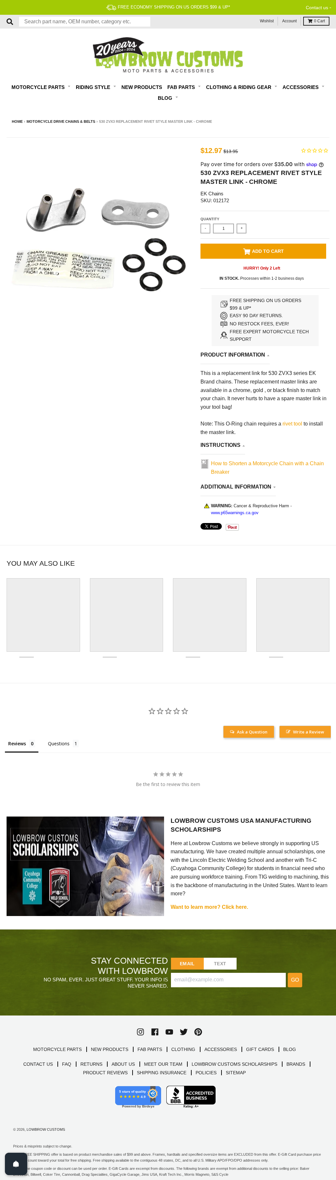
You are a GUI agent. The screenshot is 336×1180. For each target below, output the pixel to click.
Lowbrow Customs (46, 1129)
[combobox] (84, 22)
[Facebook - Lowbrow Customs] (155, 1032)
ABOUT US (123, 1064)
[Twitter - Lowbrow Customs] (184, 1032)
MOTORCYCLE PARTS (57, 1049)
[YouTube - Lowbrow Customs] (169, 1032)
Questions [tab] (59, 743)
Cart (319, 21)
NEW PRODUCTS (109, 1049)
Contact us (317, 7)
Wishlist (267, 21)
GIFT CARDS (260, 1049)
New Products (141, 87)
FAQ (66, 1064)
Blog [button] (166, 98)
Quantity (209, 219)
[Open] (16, 1164)
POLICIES (206, 1072)
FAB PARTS (149, 1049)
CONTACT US (38, 1064)
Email (187, 963)
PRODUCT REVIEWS (105, 1072)
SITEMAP (236, 1072)
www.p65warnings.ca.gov (235, 512)
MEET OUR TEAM (163, 1064)
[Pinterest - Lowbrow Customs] (198, 1032)
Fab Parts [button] (181, 87)
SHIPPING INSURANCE (161, 1072)
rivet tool (293, 423)
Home (17, 121)
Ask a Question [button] (252, 732)
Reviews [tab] (17, 743)
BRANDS (295, 1064)
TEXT (220, 963)
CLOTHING (183, 1049)
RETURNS (91, 1064)
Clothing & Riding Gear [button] (239, 87)
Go (295, 980)
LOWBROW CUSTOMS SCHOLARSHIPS (234, 1064)
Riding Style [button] (94, 87)
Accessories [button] (301, 87)
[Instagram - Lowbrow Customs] (140, 1032)
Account (289, 21)
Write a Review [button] (308, 732)
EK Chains (211, 193)
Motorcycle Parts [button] (38, 87)
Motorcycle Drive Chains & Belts (61, 121)
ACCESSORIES (220, 1049)
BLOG (289, 1049)
